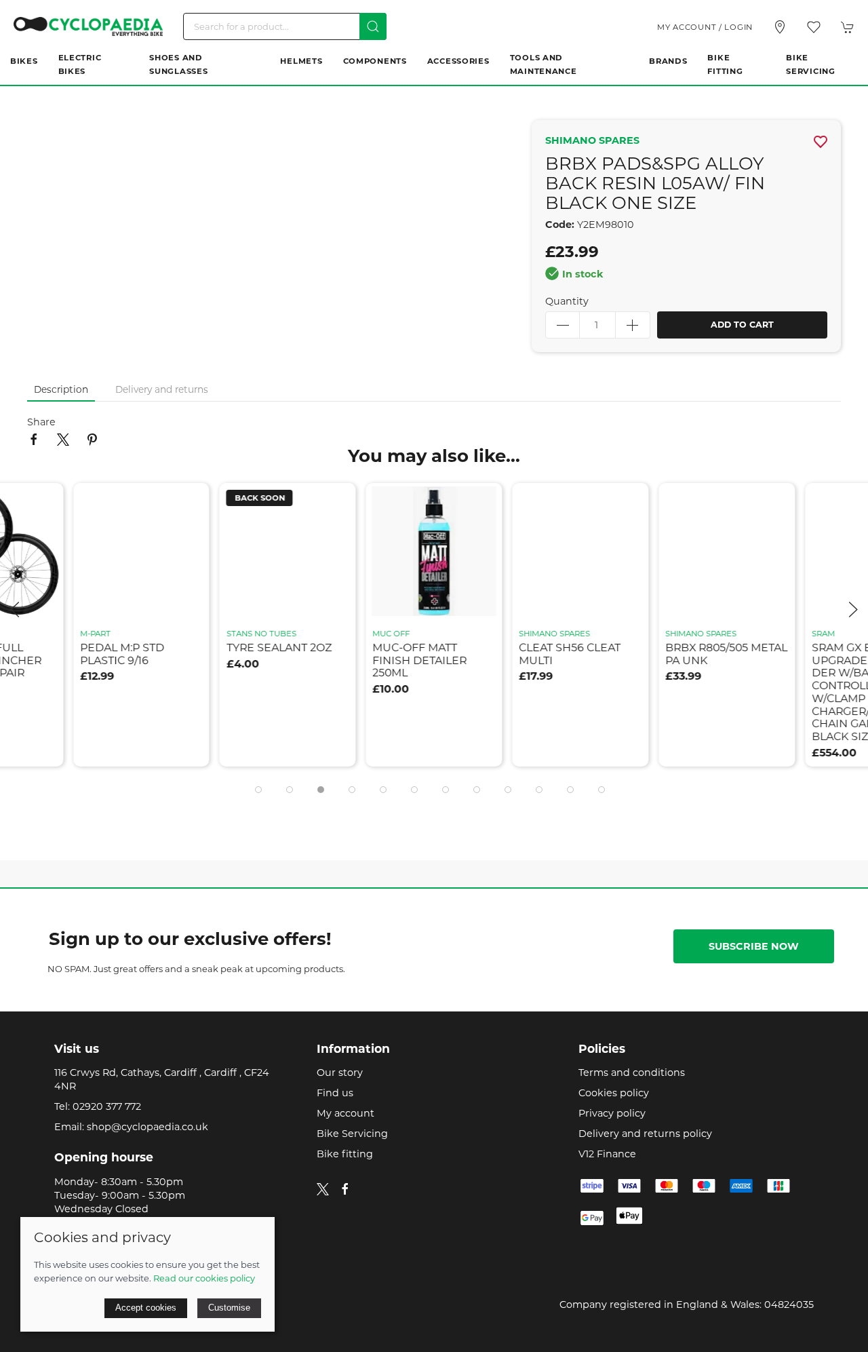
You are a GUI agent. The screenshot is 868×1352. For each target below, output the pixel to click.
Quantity (567, 301)
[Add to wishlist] (191, 502)
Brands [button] (668, 61)
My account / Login (705, 27)
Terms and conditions (631, 1072)
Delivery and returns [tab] (161, 389)
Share (41, 422)
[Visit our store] (780, 27)
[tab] (258, 789)
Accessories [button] (458, 61)
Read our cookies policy (204, 1278)
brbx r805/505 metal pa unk (726, 654)
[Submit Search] (373, 26)
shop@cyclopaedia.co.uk (147, 1127)
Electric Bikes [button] (80, 64)
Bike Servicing (810, 64)
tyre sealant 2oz (279, 647)
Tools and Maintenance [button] (543, 64)
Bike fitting (345, 1154)
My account (345, 1113)
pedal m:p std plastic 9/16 (122, 654)
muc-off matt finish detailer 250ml (420, 660)
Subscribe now (754, 946)
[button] (814, 27)
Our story (340, 1072)
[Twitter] (323, 1188)
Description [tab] (61, 389)
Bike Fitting (725, 64)
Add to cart (742, 325)
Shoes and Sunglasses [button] (178, 64)
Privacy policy (612, 1113)
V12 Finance (607, 1154)
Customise (229, 1307)
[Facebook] (345, 1189)
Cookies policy (613, 1093)
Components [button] (375, 61)
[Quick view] (191, 597)
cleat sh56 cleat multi (569, 654)
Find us (335, 1093)
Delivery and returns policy (645, 1133)
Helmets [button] (301, 61)
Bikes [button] (24, 61)
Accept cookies (145, 1307)
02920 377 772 (107, 1106)
